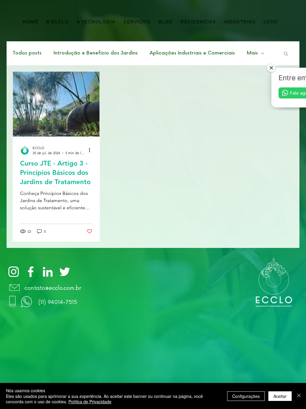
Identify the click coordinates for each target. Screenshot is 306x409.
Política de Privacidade (89, 402)
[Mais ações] (91, 150)
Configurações (246, 396)
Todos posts (27, 53)
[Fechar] (298, 396)
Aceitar (280, 396)
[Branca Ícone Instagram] (14, 272)
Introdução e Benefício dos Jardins (95, 53)
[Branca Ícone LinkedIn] (48, 272)
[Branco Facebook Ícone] (31, 272)
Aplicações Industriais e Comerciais (192, 53)
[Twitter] (65, 272)
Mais (252, 53)
